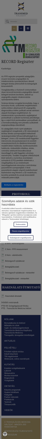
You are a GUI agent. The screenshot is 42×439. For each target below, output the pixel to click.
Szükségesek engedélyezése (20, 238)
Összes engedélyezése (20, 231)
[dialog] (21, 219)
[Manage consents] (5, 434)
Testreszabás (21, 224)
